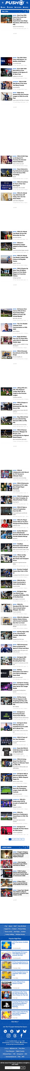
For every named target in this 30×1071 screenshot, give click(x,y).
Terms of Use (8, 931)
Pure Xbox (22, 1048)
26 (10, 537)
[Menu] (2, 2)
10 (10, 262)
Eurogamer (20, 1054)
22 (10, 676)
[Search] (27, 2)
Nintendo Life (13, 1048)
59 (10, 664)
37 (10, 175)
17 (10, 315)
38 (10, 64)
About (10, 926)
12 (10, 238)
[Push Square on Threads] (15, 1036)
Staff (15, 926)
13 (10, 550)
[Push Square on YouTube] (12, 1031)
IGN (14, 1054)
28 (10, 330)
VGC (26, 1054)
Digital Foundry (20, 1051)
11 (10, 88)
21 (10, 624)
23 (10, 598)
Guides (28, 566)
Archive (23, 931)
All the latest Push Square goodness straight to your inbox (15, 1063)
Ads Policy (17, 931)
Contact (14, 929)
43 (10, 651)
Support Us (7, 929)
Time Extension (10, 1051)
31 (10, 886)
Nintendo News (7, 1054)
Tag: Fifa (5, 11)
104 (10, 867)
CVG (19, 1056)
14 (10, 99)
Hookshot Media (13, 1041)
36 (10, 162)
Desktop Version (20, 934)
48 (10, 729)
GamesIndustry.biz (11, 1056)
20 (10, 409)
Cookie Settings (9, 934)
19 (10, 436)
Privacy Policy (22, 929)
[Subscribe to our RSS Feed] (5, 1031)
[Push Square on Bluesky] (25, 1031)
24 (10, 357)
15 (10, 793)
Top (6, 926)
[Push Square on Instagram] (8, 1036)
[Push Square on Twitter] (18, 1031)
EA (27, 102)
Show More (14, 1021)
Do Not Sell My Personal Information (15, 1044)
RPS (23, 1056)
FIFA (28, 28)
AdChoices (24, 1042)
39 (10, 22)
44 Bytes (17, 1042)
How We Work (22, 926)
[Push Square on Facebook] (21, 1036)
